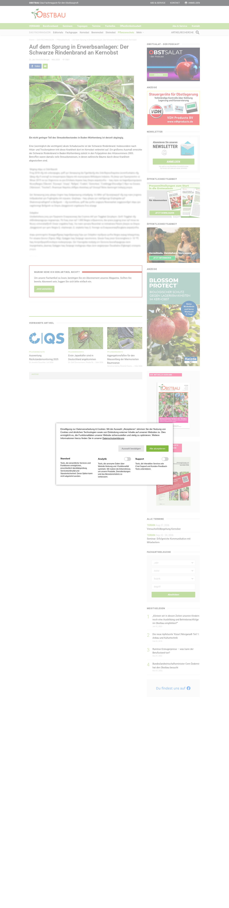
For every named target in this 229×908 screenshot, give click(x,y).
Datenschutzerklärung (113, 438)
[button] (131, 448)
